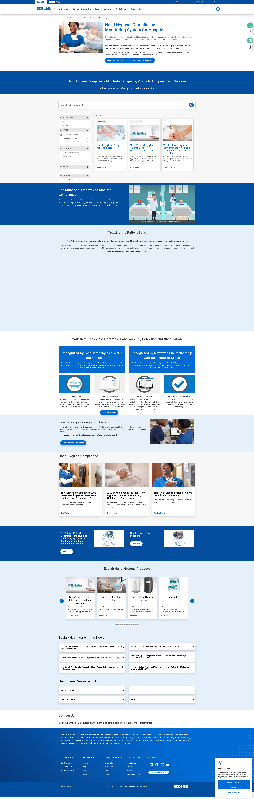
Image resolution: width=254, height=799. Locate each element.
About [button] (132, 9)
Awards (85, 763)
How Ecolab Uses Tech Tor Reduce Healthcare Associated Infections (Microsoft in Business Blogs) (92, 668)
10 (134, 624)
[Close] (250, 761)
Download (66, 551)
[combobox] (123, 105)
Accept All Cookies (233, 782)
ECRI (133, 690)
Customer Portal (67, 690)
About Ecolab (131, 763)
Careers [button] (142, 9)
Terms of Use (142, 787)
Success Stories (66, 770)
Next (192, 601)
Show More (72, 615)
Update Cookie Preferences (159, 772)
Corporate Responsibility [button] (82, 9)
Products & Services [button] (61, 9)
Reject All (233, 787)
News (85, 774)
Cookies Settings (234, 792)
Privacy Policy (129, 787)
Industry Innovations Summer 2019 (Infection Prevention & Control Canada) (90, 658)
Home (61, 18)
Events (85, 770)
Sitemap (107, 774)
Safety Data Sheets (204, 2)
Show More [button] (101, 167)
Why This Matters (109, 413)
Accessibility (109, 763)
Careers (129, 767)
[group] (75, 121)
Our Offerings (65, 767)
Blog (84, 767)
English (181, 2)
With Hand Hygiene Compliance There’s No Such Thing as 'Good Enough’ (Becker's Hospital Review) (159, 657)
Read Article (66, 513)
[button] (70, 9)
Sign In (216, 2)
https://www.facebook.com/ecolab (157, 765)
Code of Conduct (132, 774)
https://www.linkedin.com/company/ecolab (151, 765)
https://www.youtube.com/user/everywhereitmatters (168, 765)
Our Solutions (71, 18)
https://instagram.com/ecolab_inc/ (162, 765)
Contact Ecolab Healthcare (73, 443)
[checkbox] (61, 122)
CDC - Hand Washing (69, 699)
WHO (133, 699)
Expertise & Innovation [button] (103, 9)
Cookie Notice (222, 778)
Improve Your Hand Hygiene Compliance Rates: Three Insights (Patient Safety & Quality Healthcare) (91, 647)
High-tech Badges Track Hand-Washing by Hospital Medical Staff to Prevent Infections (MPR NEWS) (160, 668)
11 (136, 624)
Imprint (107, 770)
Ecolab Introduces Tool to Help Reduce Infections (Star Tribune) (155, 646)
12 (138, 624)
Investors (190, 2)
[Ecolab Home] (43, 9)
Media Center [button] (121, 9)
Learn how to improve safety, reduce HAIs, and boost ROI (129, 60)
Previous (62, 601)
